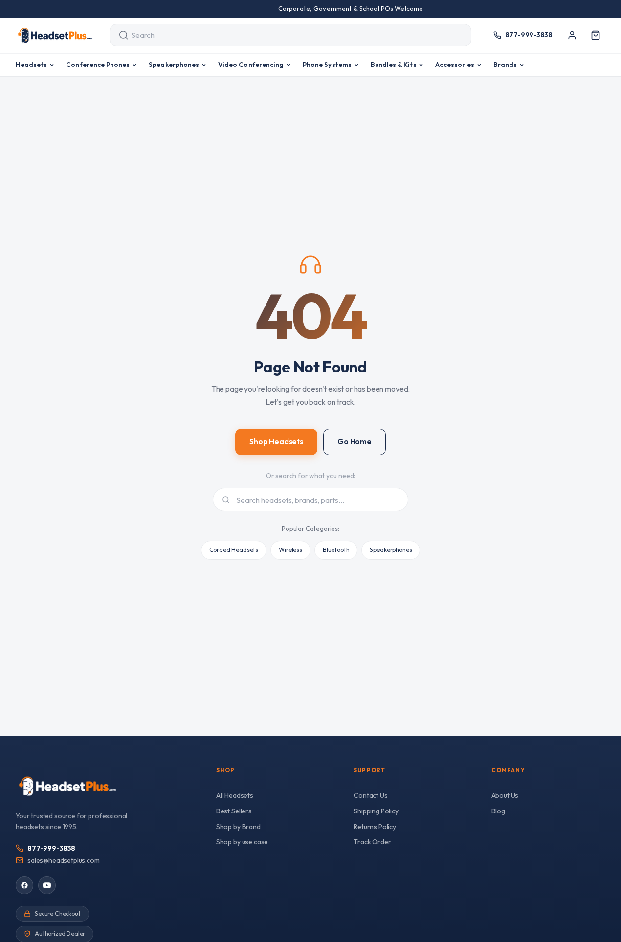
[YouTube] (47, 885)
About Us (505, 795)
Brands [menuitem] (505, 64)
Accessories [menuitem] (454, 64)
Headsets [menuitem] (31, 64)
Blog (498, 811)
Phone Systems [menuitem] (327, 64)
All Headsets (234, 795)
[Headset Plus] (55, 35)
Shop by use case (242, 841)
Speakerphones (391, 549)
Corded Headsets (234, 549)
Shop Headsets (276, 441)
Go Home (354, 441)
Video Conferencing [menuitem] (251, 64)
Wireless (290, 549)
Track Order (372, 841)
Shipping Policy (376, 811)
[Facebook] (24, 885)
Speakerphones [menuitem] (174, 64)
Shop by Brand (238, 826)
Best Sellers (234, 811)
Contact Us (370, 795)
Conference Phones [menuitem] (98, 64)
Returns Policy (375, 826)
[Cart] (595, 35)
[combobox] (281, 35)
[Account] (572, 35)
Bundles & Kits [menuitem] (394, 64)
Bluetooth (336, 549)
